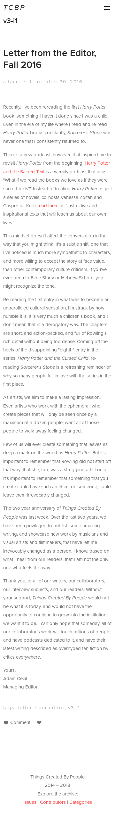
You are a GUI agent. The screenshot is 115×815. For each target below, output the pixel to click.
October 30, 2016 (60, 81)
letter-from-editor (41, 707)
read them (47, 205)
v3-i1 (10, 20)
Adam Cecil (17, 81)
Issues (29, 802)
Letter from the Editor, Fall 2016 (49, 59)
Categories (80, 802)
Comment (20, 722)
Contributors (53, 802)
